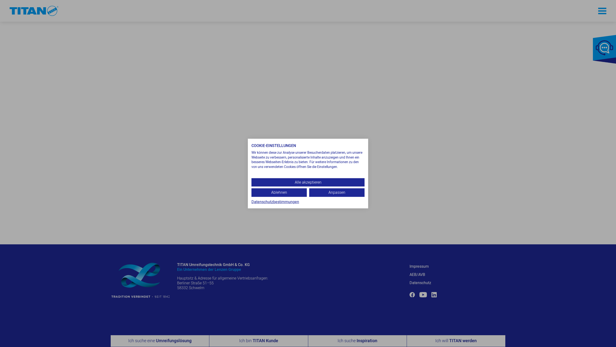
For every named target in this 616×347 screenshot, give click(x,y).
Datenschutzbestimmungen (275, 202)
